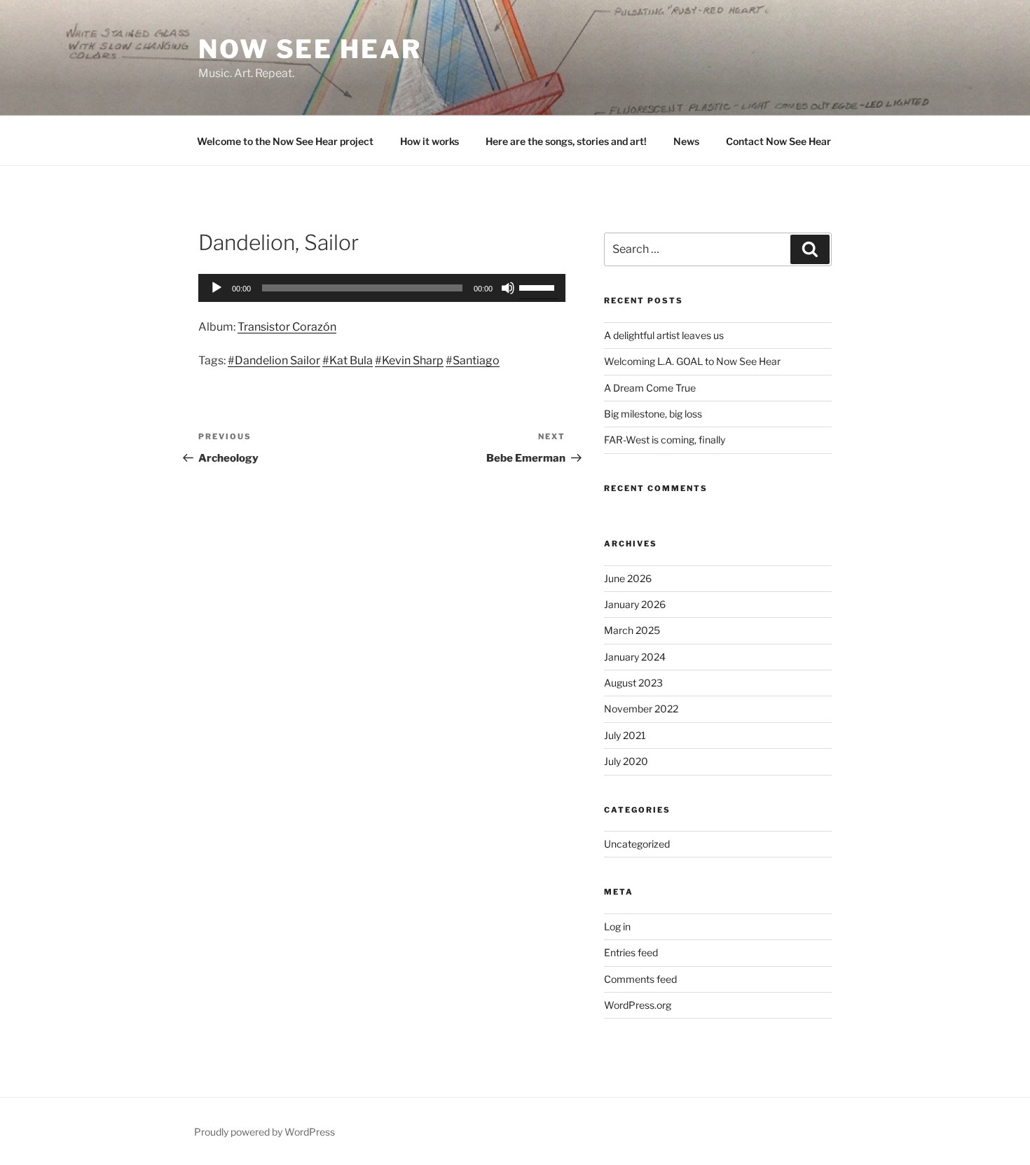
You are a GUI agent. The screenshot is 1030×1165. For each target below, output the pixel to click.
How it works (429, 141)
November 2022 (641, 709)
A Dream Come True (650, 388)
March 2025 (632, 630)
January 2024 (635, 657)
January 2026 (635, 604)
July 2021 (625, 735)
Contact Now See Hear (778, 141)
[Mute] (508, 288)
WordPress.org (637, 1005)
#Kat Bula (347, 360)
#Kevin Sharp (409, 360)
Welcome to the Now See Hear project (285, 141)
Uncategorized (637, 844)
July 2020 (626, 761)
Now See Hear (310, 49)
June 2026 (628, 578)
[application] (381, 288)
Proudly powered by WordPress (264, 1132)
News (686, 141)
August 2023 (633, 683)
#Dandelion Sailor (274, 360)
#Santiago (473, 360)
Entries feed (631, 952)
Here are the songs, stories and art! (566, 141)
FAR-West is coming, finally (664, 440)
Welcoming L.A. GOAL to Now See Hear (692, 361)
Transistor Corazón (287, 326)
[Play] (217, 288)
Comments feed (640, 979)
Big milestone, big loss (653, 414)
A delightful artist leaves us (664, 335)
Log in (617, 926)
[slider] (538, 286)
